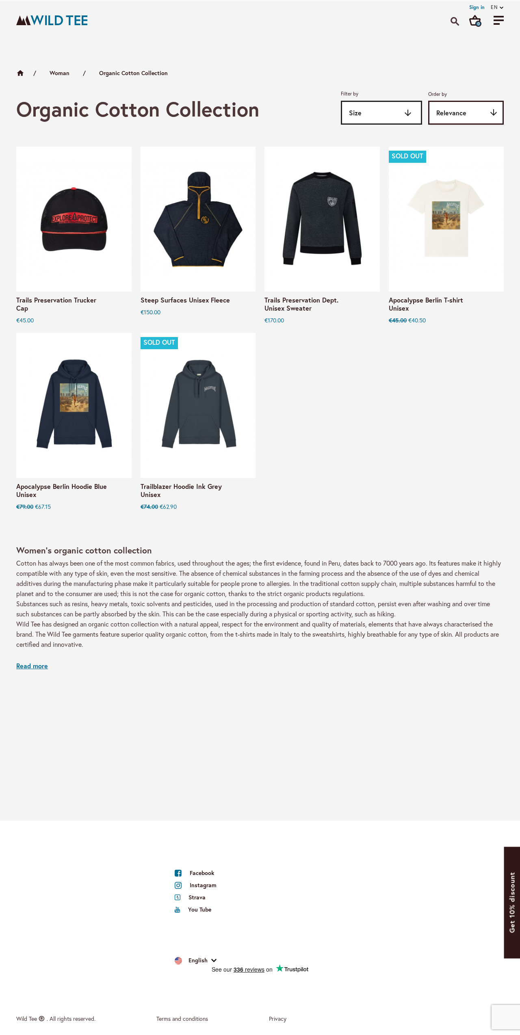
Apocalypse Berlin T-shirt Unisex (426, 304)
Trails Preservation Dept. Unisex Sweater (301, 304)
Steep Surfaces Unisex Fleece (185, 300)
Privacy (277, 1018)
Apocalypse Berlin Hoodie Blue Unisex (61, 490)
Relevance (467, 112)
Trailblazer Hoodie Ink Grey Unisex (181, 490)
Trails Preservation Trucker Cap (56, 304)
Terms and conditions (182, 1018)
